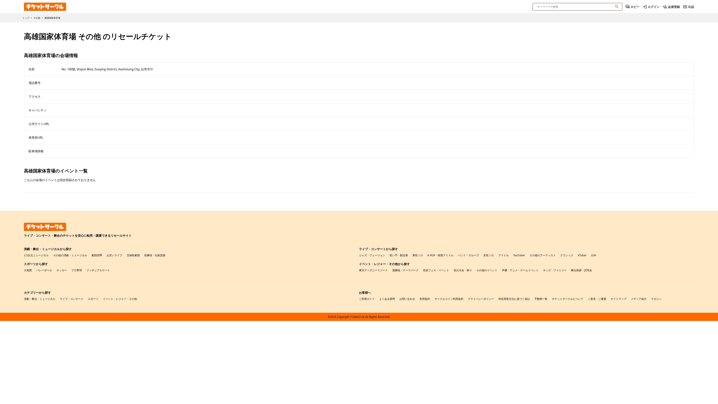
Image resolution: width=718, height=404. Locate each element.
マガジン (656, 299)
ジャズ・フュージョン (372, 255)
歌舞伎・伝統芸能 (154, 255)
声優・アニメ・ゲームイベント (520, 270)
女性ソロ (488, 255)
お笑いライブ (114, 255)
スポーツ (93, 299)
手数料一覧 (540, 299)
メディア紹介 (639, 299)
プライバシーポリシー (481, 299)
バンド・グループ (468, 255)
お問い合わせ (407, 299)
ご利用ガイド (367, 299)
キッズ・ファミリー (555, 270)
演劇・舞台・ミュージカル (39, 299)
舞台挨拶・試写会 (581, 270)
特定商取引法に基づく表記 (514, 299)
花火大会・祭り (463, 270)
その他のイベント (486, 270)
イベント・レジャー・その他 (120, 299)
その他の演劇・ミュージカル (70, 255)
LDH (593, 255)
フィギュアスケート (98, 270)
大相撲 (28, 270)
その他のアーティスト (543, 255)
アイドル (503, 255)
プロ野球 (76, 270)
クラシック (566, 255)
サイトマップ (618, 299)
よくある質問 (387, 299)
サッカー (61, 270)
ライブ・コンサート (71, 299)
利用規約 (425, 299)
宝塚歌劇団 (133, 255)
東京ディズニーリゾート (373, 270)
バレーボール (44, 270)
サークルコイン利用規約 (449, 299)
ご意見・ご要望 (597, 299)
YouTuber (519, 255)
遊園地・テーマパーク (405, 270)
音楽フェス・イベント (436, 270)
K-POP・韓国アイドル (440, 255)
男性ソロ (417, 255)
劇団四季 (97, 255)
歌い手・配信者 (399, 255)
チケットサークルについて (567, 299)
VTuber (582, 255)
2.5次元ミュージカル (36, 255)
